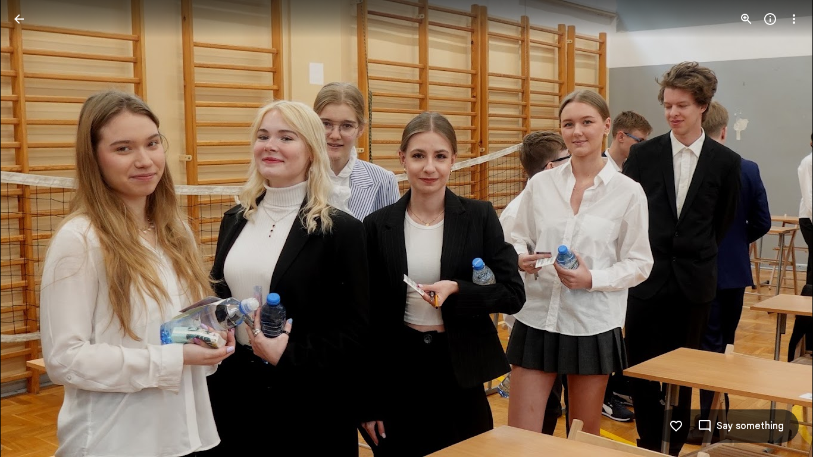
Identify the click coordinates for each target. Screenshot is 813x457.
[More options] (794, 19)
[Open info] (770, 19)
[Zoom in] (746, 19)
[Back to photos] (19, 19)
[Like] (676, 426)
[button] (33, 228)
